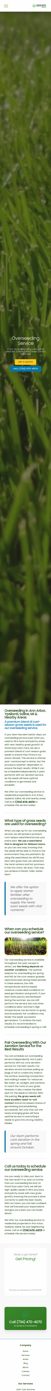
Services (26, 1355)
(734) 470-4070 (25, 801)
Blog (26, 1363)
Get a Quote (25, 362)
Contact (26, 1375)
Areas (25, 1359)
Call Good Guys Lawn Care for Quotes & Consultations (25, 1310)
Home (25, 1351)
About (25, 1367)
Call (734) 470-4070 (25, 368)
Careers (25, 1371)
